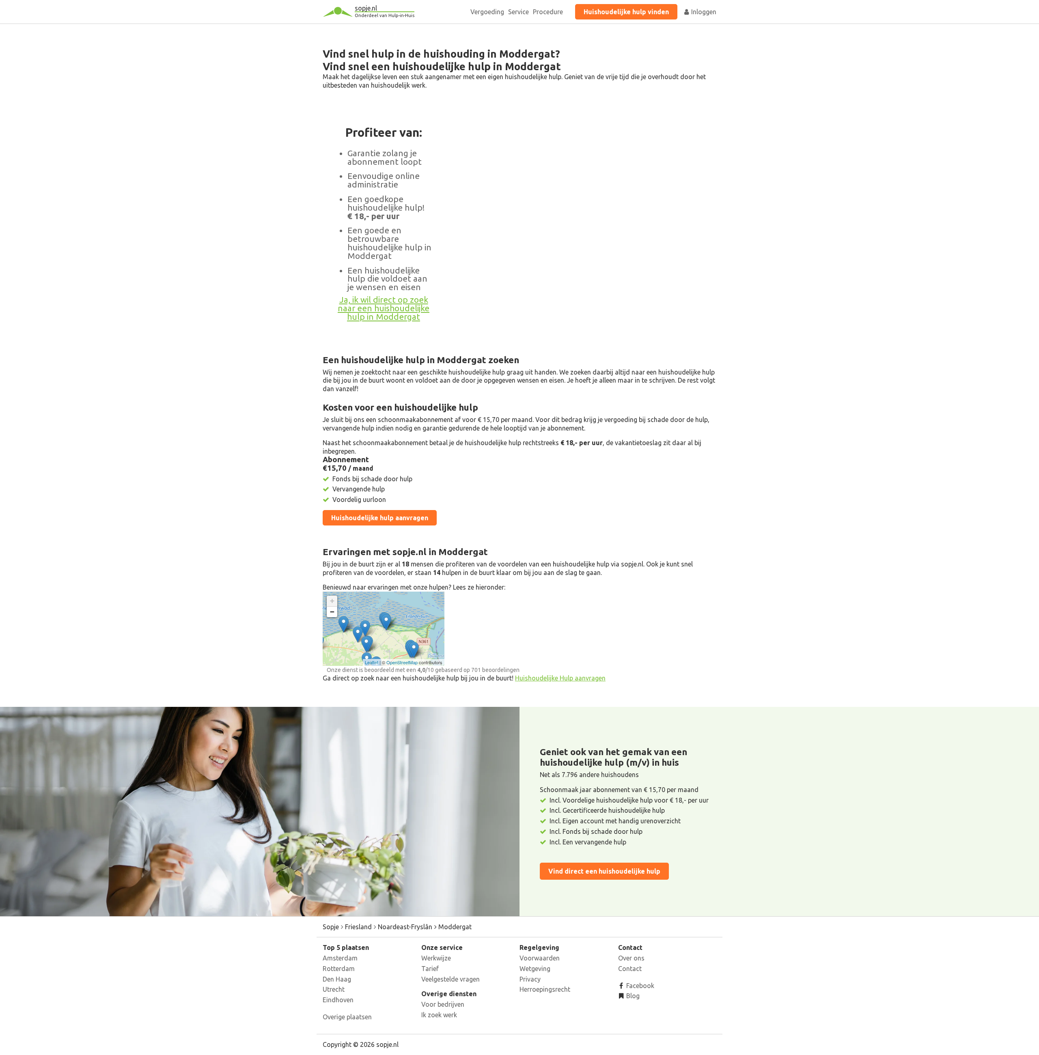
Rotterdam (339, 968)
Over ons (631, 958)
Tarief (430, 968)
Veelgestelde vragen (450, 979)
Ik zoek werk (439, 1014)
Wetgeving (535, 968)
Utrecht (334, 989)
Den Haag (337, 979)
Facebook (639, 985)
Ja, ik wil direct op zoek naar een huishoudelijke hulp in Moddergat (383, 308)
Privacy (530, 979)
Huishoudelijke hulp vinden (626, 11)
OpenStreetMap (402, 662)
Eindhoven (338, 999)
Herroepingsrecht (545, 989)
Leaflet (371, 662)
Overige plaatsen (347, 1017)
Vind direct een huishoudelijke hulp (604, 871)
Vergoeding (487, 11)
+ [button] (332, 600)
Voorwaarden (540, 958)
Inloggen (703, 11)
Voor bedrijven (442, 1004)
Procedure (548, 11)
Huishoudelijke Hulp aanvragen (560, 678)
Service (518, 11)
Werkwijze (436, 958)
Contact (630, 968)
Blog (632, 995)
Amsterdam (340, 958)
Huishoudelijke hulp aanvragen (379, 517)
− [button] (332, 611)
